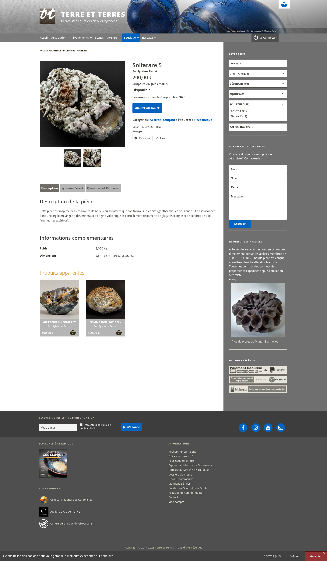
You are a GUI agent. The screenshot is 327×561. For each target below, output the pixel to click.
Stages (99, 37)
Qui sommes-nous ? (180, 456)
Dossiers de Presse (180, 474)
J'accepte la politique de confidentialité (95, 426)
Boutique (130, 37)
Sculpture (69, 50)
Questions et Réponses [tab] (103, 188)
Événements (81, 37)
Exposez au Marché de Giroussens (190, 465)
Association (58, 37)
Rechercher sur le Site (182, 451)
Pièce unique (203, 120)
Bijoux (234, 94)
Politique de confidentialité (185, 492)
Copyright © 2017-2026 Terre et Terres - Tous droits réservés (163, 547)
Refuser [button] (295, 556)
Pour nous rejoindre (181, 460)
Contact (173, 497)
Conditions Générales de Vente (188, 488)
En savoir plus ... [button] (273, 556)
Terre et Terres (93, 14)
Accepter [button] (316, 556)
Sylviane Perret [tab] (72, 188)
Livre (233, 63)
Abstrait (82, 50)
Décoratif (236, 83)
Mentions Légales (179, 483)
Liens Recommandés (181, 479)
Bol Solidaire (239, 127)
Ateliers (112, 37)
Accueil (43, 37)
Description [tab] (49, 188)
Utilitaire (237, 73)
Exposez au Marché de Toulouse (188, 470)
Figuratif (236, 116)
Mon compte (176, 502)
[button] (73, 334)
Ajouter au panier (147, 108)
